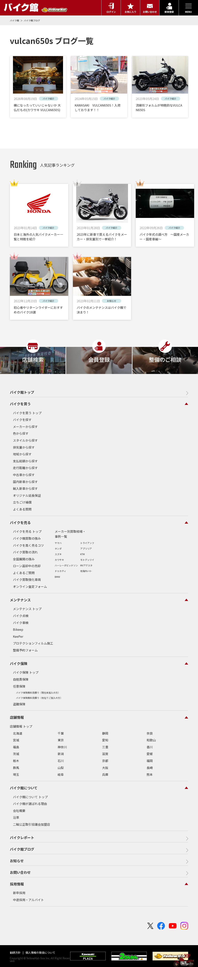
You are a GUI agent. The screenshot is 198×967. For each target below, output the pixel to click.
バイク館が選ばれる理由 (30, 803)
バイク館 (15, 20)
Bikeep (18, 629)
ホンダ (58, 548)
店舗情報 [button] (17, 717)
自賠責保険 (20, 679)
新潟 (61, 753)
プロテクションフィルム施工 (33, 643)
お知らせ (17, 860)
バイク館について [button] (24, 787)
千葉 (61, 733)
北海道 (17, 733)
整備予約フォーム (25, 650)
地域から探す (22, 454)
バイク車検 (20, 622)
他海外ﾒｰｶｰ (86, 571)
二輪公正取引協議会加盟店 (31, 824)
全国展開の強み (24, 559)
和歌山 (151, 740)
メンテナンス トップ (27, 608)
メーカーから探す (25, 426)
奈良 (150, 733)
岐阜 (61, 774)
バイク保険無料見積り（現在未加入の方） (38, 692)
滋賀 (105, 753)
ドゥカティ (60, 571)
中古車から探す (24, 474)
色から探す (20, 433)
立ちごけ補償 (22, 502)
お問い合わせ (20, 872)
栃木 (16, 760)
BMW (57, 576)
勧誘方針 (15, 952)
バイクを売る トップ (27, 531)
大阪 (105, 767)
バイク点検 (20, 615)
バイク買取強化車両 (27, 579)
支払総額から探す (25, 461)
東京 (61, 740)
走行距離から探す (25, 467)
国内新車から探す (25, 481)
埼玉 (16, 774)
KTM (82, 554)
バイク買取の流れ (25, 552)
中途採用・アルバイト (28, 899)
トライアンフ (87, 543)
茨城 (16, 753)
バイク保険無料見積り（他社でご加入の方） (39, 697)
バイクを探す (22, 419)
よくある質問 (22, 509)
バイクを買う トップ (27, 413)
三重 (105, 747)
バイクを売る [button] (20, 522)
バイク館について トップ (30, 797)
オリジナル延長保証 (27, 495)
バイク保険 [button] (18, 663)
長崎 (150, 767)
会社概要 (19, 810)
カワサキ (59, 559)
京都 (105, 760)
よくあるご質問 (24, 572)
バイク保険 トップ (25, 672)
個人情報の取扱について (40, 952)
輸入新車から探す (25, 488)
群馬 (16, 767)
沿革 (16, 817)
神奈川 (62, 747)
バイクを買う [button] (20, 403)
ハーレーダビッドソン (66, 565)
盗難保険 (19, 704)
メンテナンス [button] (20, 599)
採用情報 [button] (17, 883)
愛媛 (150, 753)
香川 (150, 747)
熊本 (150, 774)
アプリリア (86, 548)
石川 (61, 760)
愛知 (105, 740)
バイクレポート (22, 837)
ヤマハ (58, 543)
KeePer (18, 636)
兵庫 (105, 774)
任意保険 (19, 686)
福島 (16, 747)
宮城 (16, 740)
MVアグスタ (86, 565)
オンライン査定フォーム (30, 586)
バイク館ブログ (32, 20)
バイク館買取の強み (27, 538)
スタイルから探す (25, 440)
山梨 (61, 767)
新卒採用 (19, 892)
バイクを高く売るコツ (28, 545)
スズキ (58, 554)
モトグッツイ (87, 559)
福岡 (150, 760)
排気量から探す (24, 447)
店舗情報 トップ (21, 726)
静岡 (105, 733)
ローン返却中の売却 (27, 565)
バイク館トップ (22, 392)
